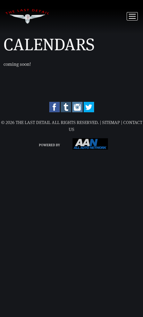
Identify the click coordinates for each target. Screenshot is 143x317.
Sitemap (111, 123)
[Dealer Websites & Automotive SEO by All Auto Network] (90, 148)
